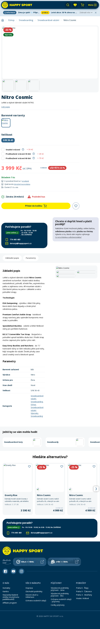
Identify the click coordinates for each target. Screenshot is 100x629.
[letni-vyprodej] (76, 246)
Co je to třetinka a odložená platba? (68, 237)
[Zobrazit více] (21, 12)
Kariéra (6, 591)
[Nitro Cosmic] (50, 489)
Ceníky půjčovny (57, 605)
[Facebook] (5, 571)
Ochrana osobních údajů (36, 600)
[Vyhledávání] (68, 5)
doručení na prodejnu (22, 184)
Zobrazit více (85, 12)
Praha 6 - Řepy (82, 588)
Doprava (29, 588)
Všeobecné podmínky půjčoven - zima (60, 589)
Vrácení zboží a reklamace (32, 596)
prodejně (25, 181)
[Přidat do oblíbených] (75, 205)
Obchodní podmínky (34, 591)
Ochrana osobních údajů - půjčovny (61, 600)
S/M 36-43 (8, 140)
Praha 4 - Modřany (84, 595)
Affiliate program (10, 603)
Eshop (11, 20)
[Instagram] (21, 571)
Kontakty (6, 588)
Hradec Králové (82, 598)
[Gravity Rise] (18, 489)
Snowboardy (53, 442)
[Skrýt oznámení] (95, 12)
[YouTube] (13, 571)
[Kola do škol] (29, 562)
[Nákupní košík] (82, 5)
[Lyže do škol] (64, 562)
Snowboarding (26, 20)
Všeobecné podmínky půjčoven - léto (60, 594)
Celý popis (5, 107)
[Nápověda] (23, 149)
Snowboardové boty (13, 442)
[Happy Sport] (17, 5)
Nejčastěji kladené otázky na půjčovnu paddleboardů (11, 597)
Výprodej (34, 413)
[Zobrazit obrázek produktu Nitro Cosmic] (50, 52)
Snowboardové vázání (48, 20)
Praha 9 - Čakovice (84, 591)
